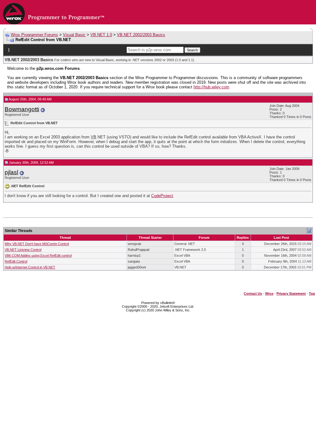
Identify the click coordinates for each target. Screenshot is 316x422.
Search (192, 50)
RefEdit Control (16, 261)
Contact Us (253, 293)
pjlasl (11, 172)
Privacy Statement (291, 293)
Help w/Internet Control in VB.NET (30, 267)
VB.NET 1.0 (101, 34)
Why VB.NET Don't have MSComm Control (37, 244)
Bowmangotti (22, 109)
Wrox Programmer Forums (34, 34)
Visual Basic (74, 34)
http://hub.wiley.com (211, 87)
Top (312, 293)
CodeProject (162, 195)
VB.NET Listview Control (23, 249)
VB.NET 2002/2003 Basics (141, 34)
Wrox (269, 293)
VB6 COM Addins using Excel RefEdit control (38, 255)
